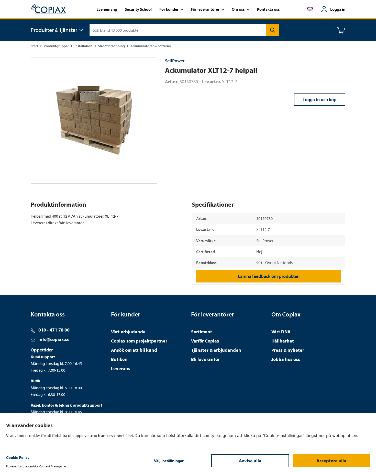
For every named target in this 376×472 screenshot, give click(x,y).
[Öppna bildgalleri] (94, 120)
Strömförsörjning (111, 45)
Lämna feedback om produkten (269, 276)
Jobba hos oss (285, 359)
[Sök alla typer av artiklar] (272, 30)
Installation (83, 45)
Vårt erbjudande (128, 332)
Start (34, 45)
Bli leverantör (205, 359)
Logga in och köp (320, 99)
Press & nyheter (287, 350)
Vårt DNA (281, 332)
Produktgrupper (56, 45)
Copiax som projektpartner (139, 341)
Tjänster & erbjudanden (216, 350)
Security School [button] (138, 9)
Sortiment (201, 332)
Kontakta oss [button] (268, 9)
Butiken (119, 359)
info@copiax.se (53, 339)
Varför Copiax (205, 341)
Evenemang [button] (106, 9)
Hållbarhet (282, 341)
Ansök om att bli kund (134, 350)
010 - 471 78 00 (53, 330)
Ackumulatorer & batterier (150, 45)
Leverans (120, 368)
